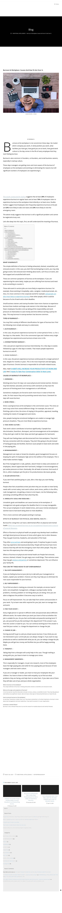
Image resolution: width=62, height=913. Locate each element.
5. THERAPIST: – (10, 257)
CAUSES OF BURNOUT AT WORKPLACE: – (14, 238)
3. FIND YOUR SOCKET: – (11, 254)
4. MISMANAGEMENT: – (11, 243)
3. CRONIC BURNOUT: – (11, 236)
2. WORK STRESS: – (10, 241)
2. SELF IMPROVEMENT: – (12, 252)
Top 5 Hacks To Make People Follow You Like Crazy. (14, 825)
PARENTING (5, 850)
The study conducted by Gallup (14, 197)
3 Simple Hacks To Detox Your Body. (11, 822)
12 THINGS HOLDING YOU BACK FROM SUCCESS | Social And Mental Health (20, 875)
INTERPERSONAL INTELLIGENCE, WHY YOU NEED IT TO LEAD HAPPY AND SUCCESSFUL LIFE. (23, 881)
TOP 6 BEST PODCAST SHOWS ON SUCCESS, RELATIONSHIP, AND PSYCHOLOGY (33, 872)
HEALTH (5, 841)
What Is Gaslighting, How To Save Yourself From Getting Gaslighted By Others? (20, 819)
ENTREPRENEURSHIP (39, 774)
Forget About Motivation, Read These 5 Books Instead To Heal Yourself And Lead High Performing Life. (26, 816)
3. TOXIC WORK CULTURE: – (12, 242)
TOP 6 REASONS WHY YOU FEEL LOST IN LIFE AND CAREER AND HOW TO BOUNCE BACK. (50, 798)
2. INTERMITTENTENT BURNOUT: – (13, 235)
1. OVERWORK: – (10, 239)
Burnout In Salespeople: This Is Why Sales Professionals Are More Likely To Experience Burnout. (31, 797)
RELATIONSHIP (6, 852)
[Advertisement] (31, 57)
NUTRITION (5, 847)
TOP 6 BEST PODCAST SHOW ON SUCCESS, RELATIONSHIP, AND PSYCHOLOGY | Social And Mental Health (26, 879)
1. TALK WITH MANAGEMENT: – (13, 251)
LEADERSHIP (6, 844)
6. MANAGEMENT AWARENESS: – (13, 258)
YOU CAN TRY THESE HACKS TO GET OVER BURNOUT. (17, 250)
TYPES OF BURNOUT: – (10, 232)
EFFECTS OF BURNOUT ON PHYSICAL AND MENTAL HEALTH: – (19, 248)
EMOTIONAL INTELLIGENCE (24, 774)
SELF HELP (5, 855)
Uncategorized (6, 863)
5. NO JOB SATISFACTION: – (12, 245)
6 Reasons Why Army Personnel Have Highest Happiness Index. (17, 827)
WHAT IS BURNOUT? (9, 230)
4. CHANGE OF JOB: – (11, 255)
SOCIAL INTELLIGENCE (8, 858)
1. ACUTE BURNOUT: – (11, 233)
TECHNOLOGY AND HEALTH (9, 861)
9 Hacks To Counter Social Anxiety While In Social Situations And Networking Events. (12, 801)
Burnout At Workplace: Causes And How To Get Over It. (39, 33)
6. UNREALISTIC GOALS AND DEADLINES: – (15, 246)
